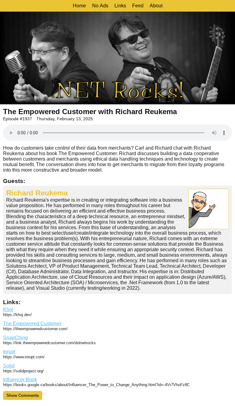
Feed (138, 5)
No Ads (100, 5)
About (156, 5)
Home (79, 5)
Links (120, 5)
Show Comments (22, 395)
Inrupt (9, 351)
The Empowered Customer (32, 323)
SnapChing (15, 337)
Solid (8, 365)
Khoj (8, 309)
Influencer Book (20, 379)
